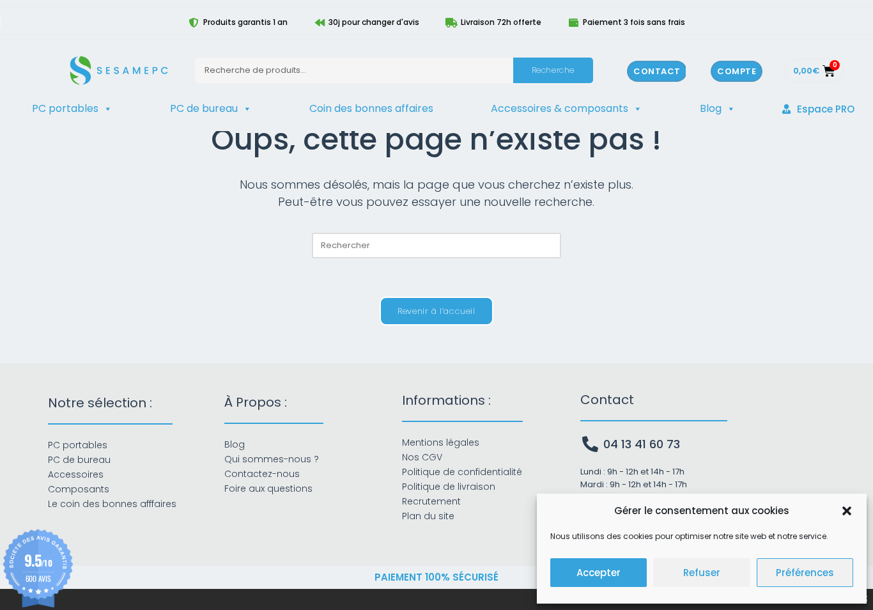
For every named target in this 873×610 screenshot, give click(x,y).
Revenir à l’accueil (436, 311)
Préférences (805, 572)
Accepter (598, 572)
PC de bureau (204, 108)
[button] (846, 510)
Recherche (553, 70)
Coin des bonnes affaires (371, 108)
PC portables (65, 108)
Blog (711, 108)
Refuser (701, 572)
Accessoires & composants (559, 108)
